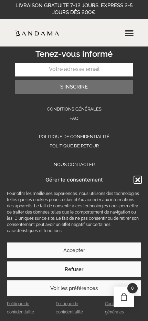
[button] (137, 179)
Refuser (74, 269)
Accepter (74, 250)
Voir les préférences (74, 288)
